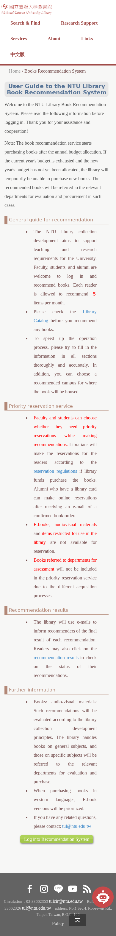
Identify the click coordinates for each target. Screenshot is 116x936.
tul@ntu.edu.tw (76, 826)
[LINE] (58, 887)
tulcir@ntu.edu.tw (66, 901)
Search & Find (25, 22)
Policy (58, 923)
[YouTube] (72, 887)
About (54, 38)
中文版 (17, 54)
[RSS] (86, 887)
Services (18, 38)
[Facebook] (29, 887)
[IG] (44, 887)
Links (87, 38)
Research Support (79, 22)
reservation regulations (55, 471)
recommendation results (56, 657)
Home (15, 71)
